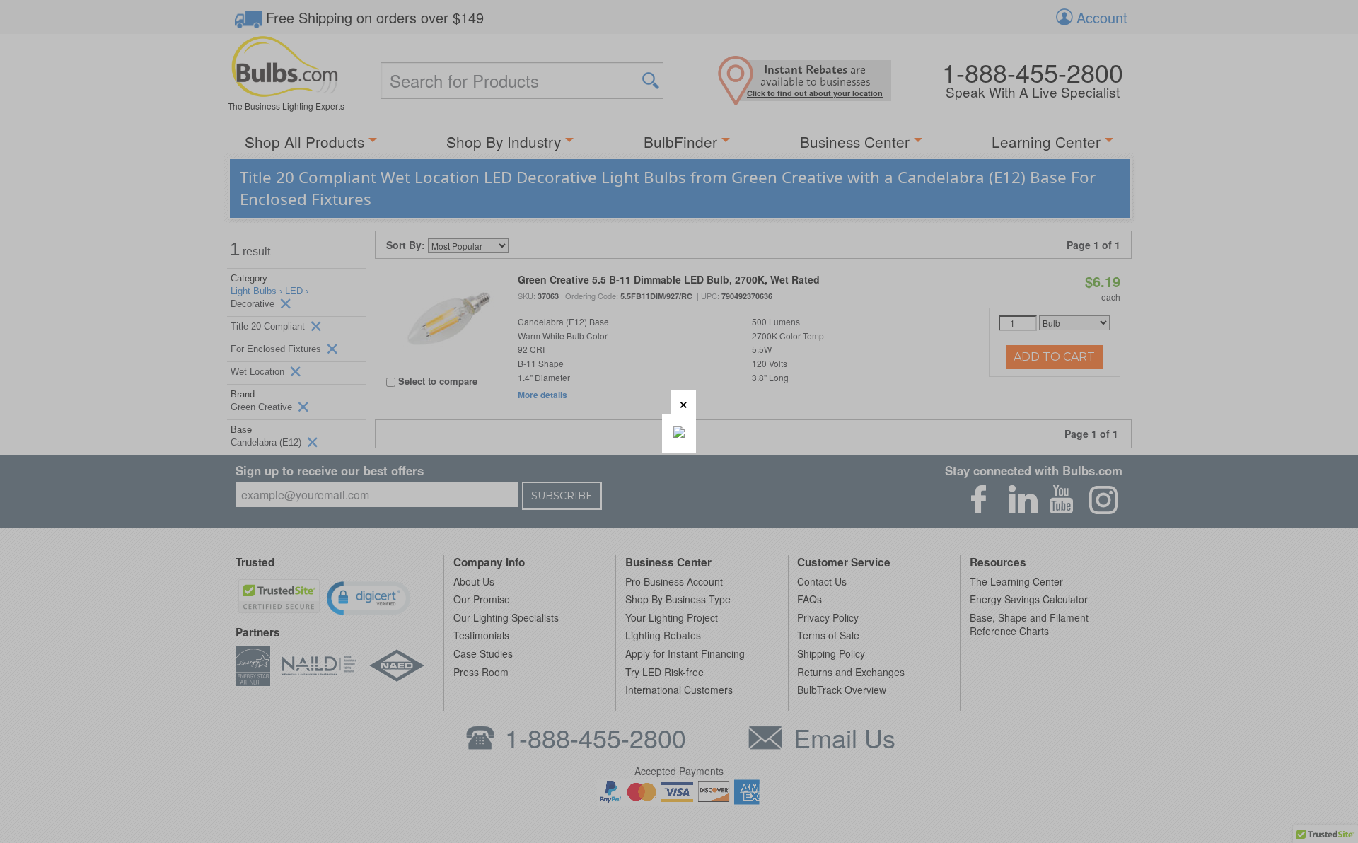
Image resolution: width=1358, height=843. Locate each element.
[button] (683, 402)
